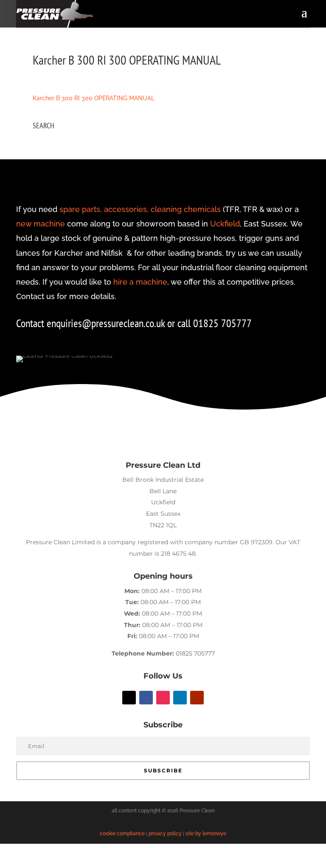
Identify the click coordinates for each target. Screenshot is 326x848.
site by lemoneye (205, 834)
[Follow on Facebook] (146, 697)
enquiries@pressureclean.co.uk (107, 323)
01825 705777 (195, 653)
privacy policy (165, 834)
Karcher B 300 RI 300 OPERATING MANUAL (94, 98)
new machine (40, 223)
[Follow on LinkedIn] (180, 697)
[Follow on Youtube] (197, 697)
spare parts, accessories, (104, 209)
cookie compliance (122, 834)
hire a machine (140, 281)
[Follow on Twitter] (129, 697)
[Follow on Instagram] (163, 697)
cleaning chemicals (186, 209)
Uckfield (225, 223)
